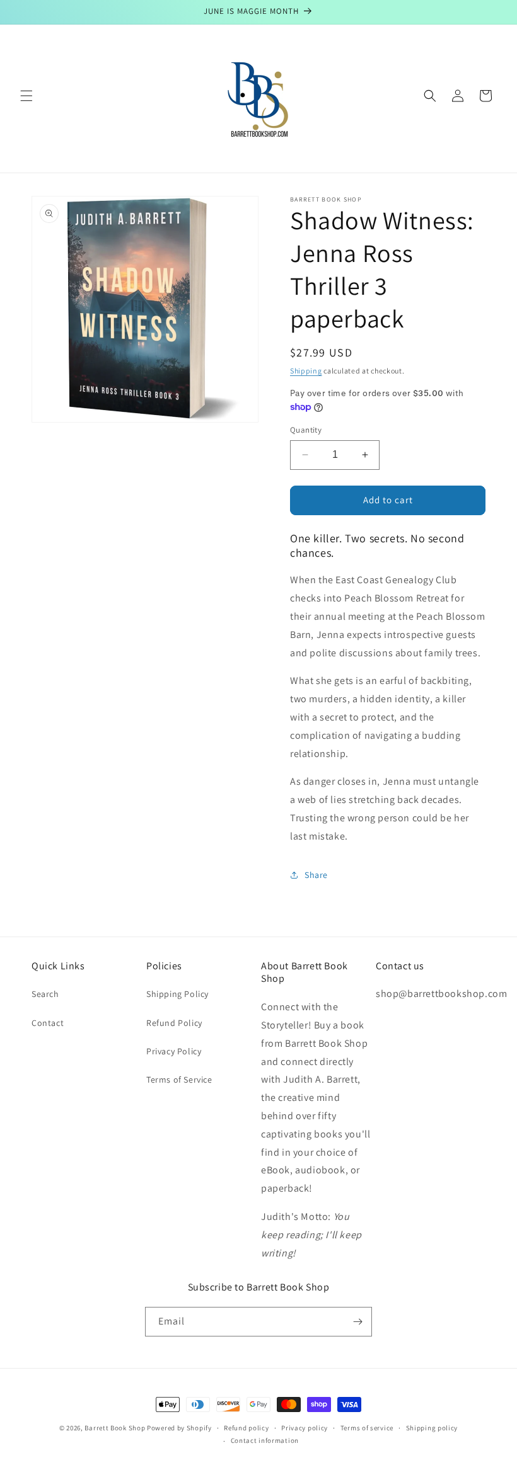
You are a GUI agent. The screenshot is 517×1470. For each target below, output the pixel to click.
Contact (48, 1022)
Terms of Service (179, 1079)
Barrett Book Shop (114, 1427)
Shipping (306, 370)
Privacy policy (304, 1427)
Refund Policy (174, 1022)
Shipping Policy (177, 994)
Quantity (306, 429)
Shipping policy (432, 1427)
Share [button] (316, 874)
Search (45, 994)
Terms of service (366, 1427)
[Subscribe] (357, 1321)
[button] (26, 96)
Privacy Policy (173, 1051)
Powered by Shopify (179, 1427)
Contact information (265, 1440)
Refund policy (246, 1427)
